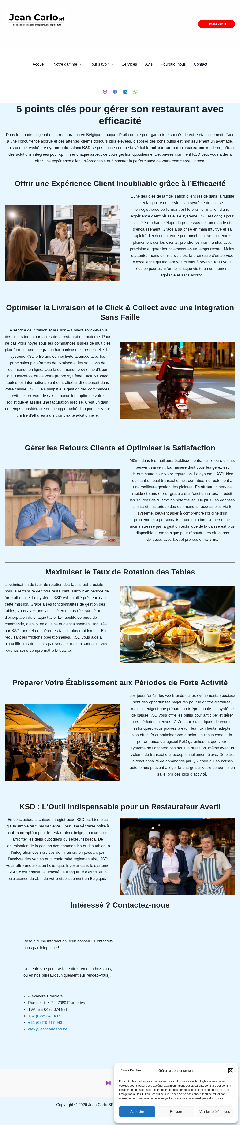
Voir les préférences (214, 1112)
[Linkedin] (125, 92)
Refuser (176, 1112)
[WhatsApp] (135, 92)
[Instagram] (105, 92)
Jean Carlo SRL (35, 34)
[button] (230, 1070)
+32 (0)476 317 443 (45, 1022)
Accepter (137, 1112)
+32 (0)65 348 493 (44, 1016)
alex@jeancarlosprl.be (47, 1029)
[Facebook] (115, 92)
